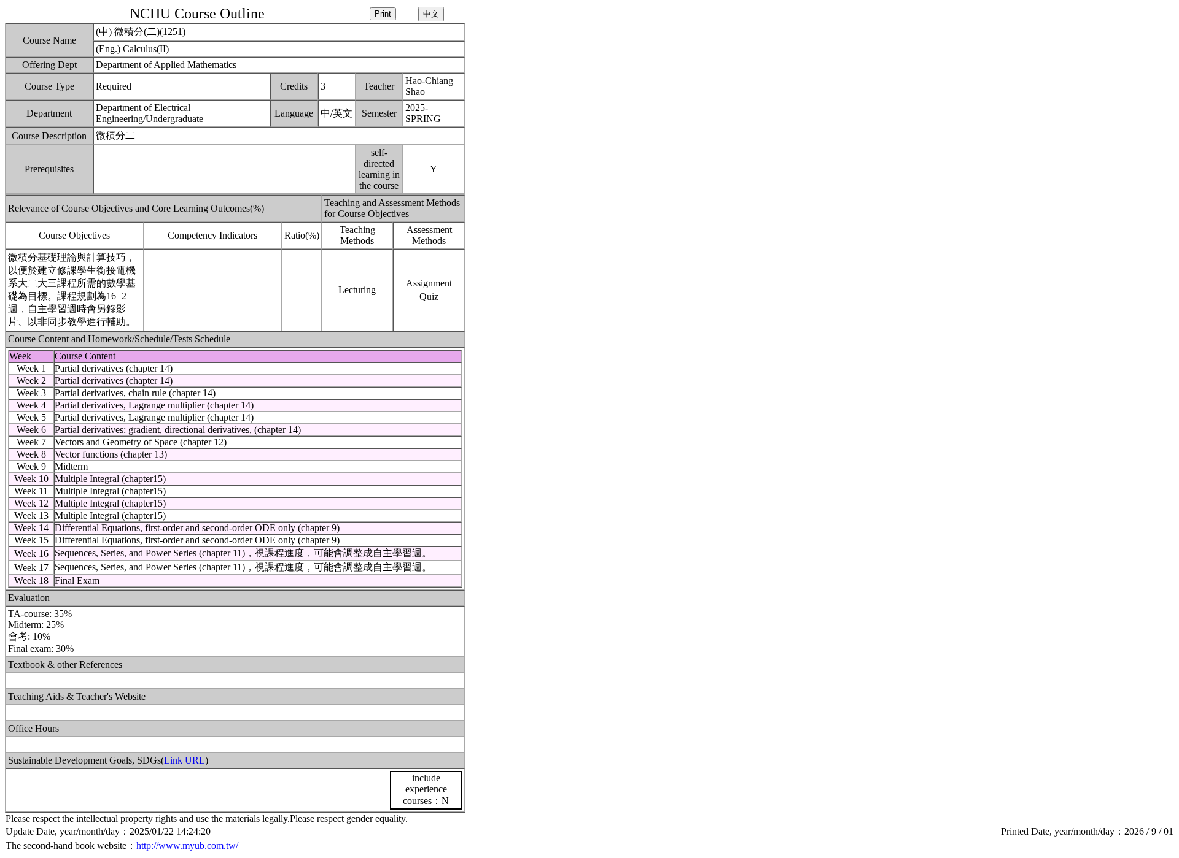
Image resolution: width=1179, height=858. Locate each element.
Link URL (184, 760)
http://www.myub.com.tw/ (187, 845)
